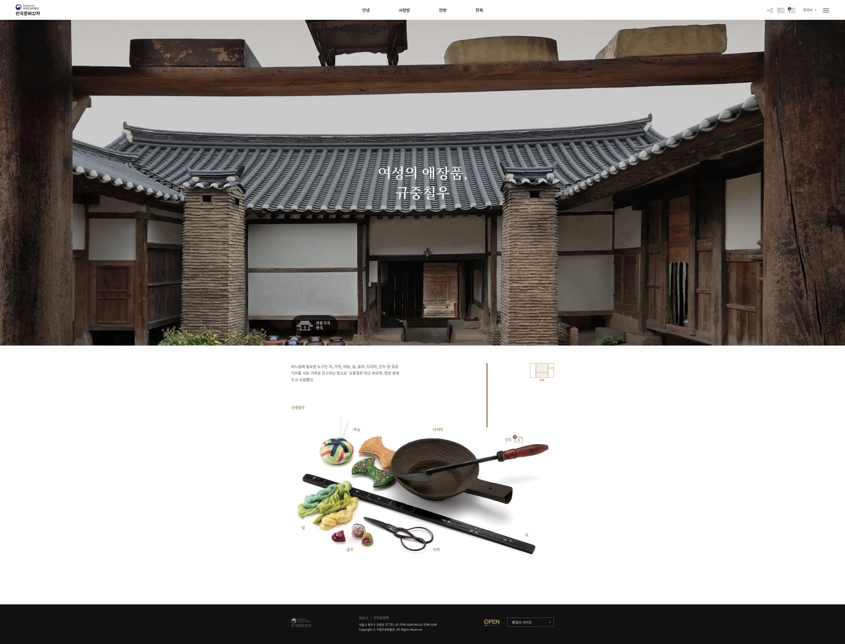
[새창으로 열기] (491, 622)
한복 (479, 10)
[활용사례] (781, 10)
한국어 (807, 9)
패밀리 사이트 (522, 622)
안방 (442, 10)
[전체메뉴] (826, 10)
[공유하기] (770, 10)
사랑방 (404, 10)
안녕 (366, 10)
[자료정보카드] (791, 10)
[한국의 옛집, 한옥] (314, 326)
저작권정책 (381, 617)
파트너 (363, 617)
